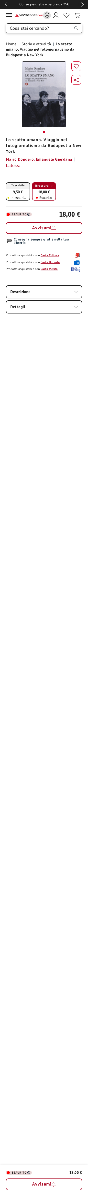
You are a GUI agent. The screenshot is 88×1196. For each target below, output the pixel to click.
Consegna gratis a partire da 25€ (44, 4)
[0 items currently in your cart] (77, 15)
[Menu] (10, 16)
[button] (76, 80)
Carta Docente (50, 262)
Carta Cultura (50, 255)
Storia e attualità (36, 44)
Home (12, 44)
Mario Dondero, (20, 159)
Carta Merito (49, 269)
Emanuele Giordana (54, 159)
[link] (47, 15)
